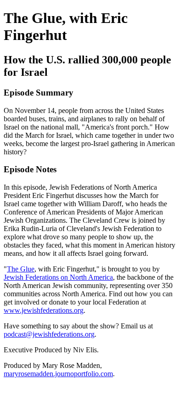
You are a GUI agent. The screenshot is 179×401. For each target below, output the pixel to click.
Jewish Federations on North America (58, 277)
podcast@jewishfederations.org (49, 334)
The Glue (20, 269)
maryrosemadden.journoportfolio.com (58, 374)
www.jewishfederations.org (44, 310)
